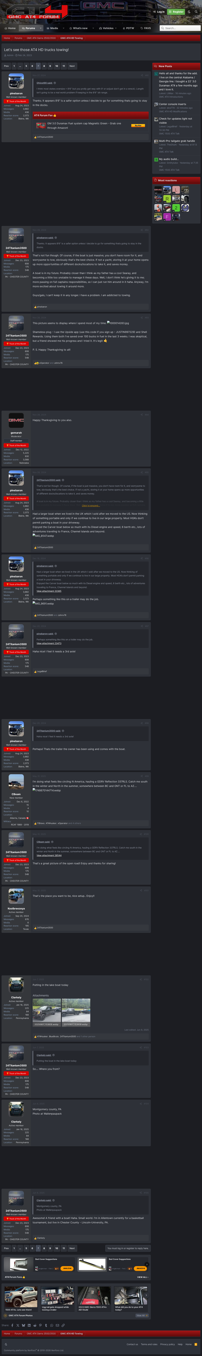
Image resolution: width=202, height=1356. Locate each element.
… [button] (20, 66)
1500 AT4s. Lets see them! (18, 1309)
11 (64, 66)
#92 (147, 230)
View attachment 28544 (49, 855)
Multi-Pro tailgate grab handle (177, 140)
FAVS (147, 28)
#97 (147, 626)
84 (27, 1011)
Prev (6, 66)
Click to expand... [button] (91, 505)
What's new (80, 28)
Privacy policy (167, 1344)
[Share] (142, 75)
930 (27, 456)
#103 (146, 1047)
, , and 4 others (59, 823)
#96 (147, 558)
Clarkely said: (44, 1055)
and (50, 363)
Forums (30, 28)
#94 (147, 414)
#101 (146, 890)
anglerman (43, 1269)
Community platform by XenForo (34, 1350)
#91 (147, 75)
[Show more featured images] (146, 1295)
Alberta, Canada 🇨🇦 (19, 818)
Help (180, 1344)
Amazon (67, 1268)
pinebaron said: (45, 237)
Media (54, 28)
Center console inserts (172, 104)
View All (142, 1277)
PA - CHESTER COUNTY (17, 276)
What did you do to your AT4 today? (129, 1308)
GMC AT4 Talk (166, 151)
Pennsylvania (22, 1018)
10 (56, 66)
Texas (26, 929)
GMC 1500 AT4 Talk (169, 133)
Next (72, 66)
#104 (146, 1103)
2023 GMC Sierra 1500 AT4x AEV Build (93, 1308)
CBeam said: (43, 841)
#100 (146, 834)
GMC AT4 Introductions (171, 96)
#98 (147, 723)
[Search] (196, 11)
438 (27, 112)
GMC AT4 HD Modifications (173, 111)
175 (27, 266)
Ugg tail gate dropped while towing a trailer (55, 1308)
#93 (147, 317)
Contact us (132, 1344)
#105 (146, 1192)
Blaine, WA (23, 118)
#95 (147, 472)
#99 (147, 776)
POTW (130, 28)
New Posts (165, 66)
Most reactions (167, 180)
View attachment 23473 (49, 643)
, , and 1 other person (66, 1036)
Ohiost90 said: (45, 82)
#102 (146, 979)
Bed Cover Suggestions (46, 1259)
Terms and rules (149, 1344)
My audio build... (169, 159)
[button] (188, 11)
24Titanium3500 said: (49, 480)
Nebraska (24, 463)
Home (12, 28)
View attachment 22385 (49, 591)
